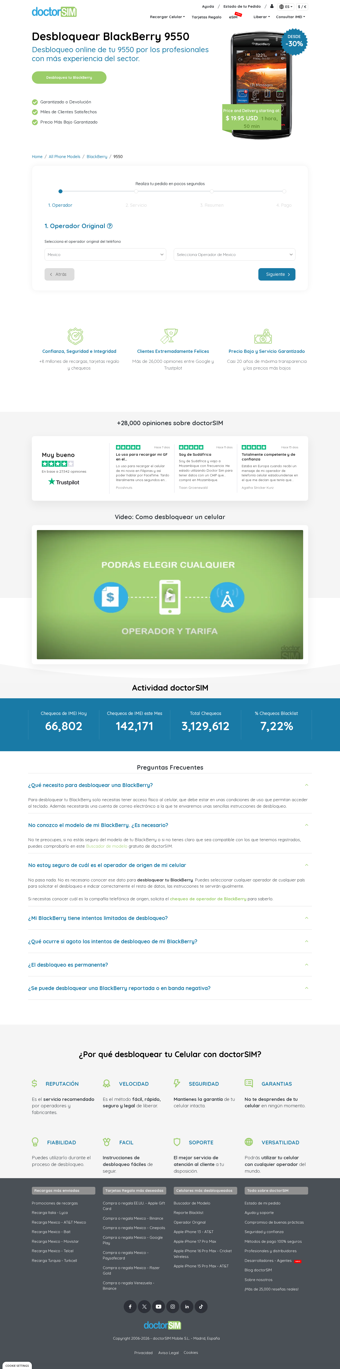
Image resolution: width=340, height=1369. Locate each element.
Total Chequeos (205, 713)
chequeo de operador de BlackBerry (208, 898)
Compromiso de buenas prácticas (274, 1222)
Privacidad (143, 1352)
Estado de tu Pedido (242, 6)
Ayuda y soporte (259, 1212)
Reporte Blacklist (188, 1212)
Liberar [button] (260, 16)
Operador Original (190, 1222)
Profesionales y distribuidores (271, 1250)
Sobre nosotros (259, 1279)
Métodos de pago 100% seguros (273, 1241)
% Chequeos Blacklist (276, 713)
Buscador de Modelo (192, 1203)
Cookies (191, 1352)
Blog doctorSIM (258, 1270)
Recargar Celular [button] (166, 16)
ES (287, 6)
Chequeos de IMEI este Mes (134, 713)
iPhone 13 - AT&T (194, 1231)
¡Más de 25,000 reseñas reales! (271, 1289)
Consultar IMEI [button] (289, 16)
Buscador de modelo (106, 846)
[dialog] (17, 1365)
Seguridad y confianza (264, 1231)
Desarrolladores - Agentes (272, 1260)
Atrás (61, 274)
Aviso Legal (168, 1352)
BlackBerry (97, 156)
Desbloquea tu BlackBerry (69, 77)
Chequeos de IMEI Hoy (64, 713)
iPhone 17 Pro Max (195, 1241)
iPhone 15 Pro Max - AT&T (201, 1266)
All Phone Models (64, 156)
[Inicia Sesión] (272, 6)
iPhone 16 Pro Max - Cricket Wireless (203, 1253)
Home (37, 156)
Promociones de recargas (55, 1203)
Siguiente (275, 274)
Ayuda (208, 6)
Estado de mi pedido (263, 1203)
